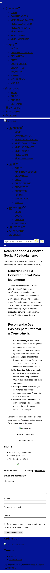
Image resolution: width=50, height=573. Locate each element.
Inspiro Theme (37, 565)
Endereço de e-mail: (13, 507)
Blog (14, 92)
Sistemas (16, 104)
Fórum (15, 75)
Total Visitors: (15, 459)
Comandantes (19, 16)
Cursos (15, 100)
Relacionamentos (27, 261)
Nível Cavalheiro (21, 24)
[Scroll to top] (1, 571)
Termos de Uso (15, 559)
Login (14, 12)
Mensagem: (9, 481)
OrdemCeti (12, 261)
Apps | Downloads (22, 52)
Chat (14, 60)
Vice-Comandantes (22, 20)
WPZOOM (11, 568)
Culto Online (19, 64)
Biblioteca (17, 56)
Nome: (7, 498)
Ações (14, 49)
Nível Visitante (20, 39)
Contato (12, 556)
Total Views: (14, 456)
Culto (14, 96)
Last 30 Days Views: (18, 452)
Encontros (18, 68)
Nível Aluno (18, 32)
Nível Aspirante (20, 28)
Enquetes (17, 72)
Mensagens (18, 79)
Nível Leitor (18, 35)
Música (15, 83)
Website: (7, 515)
